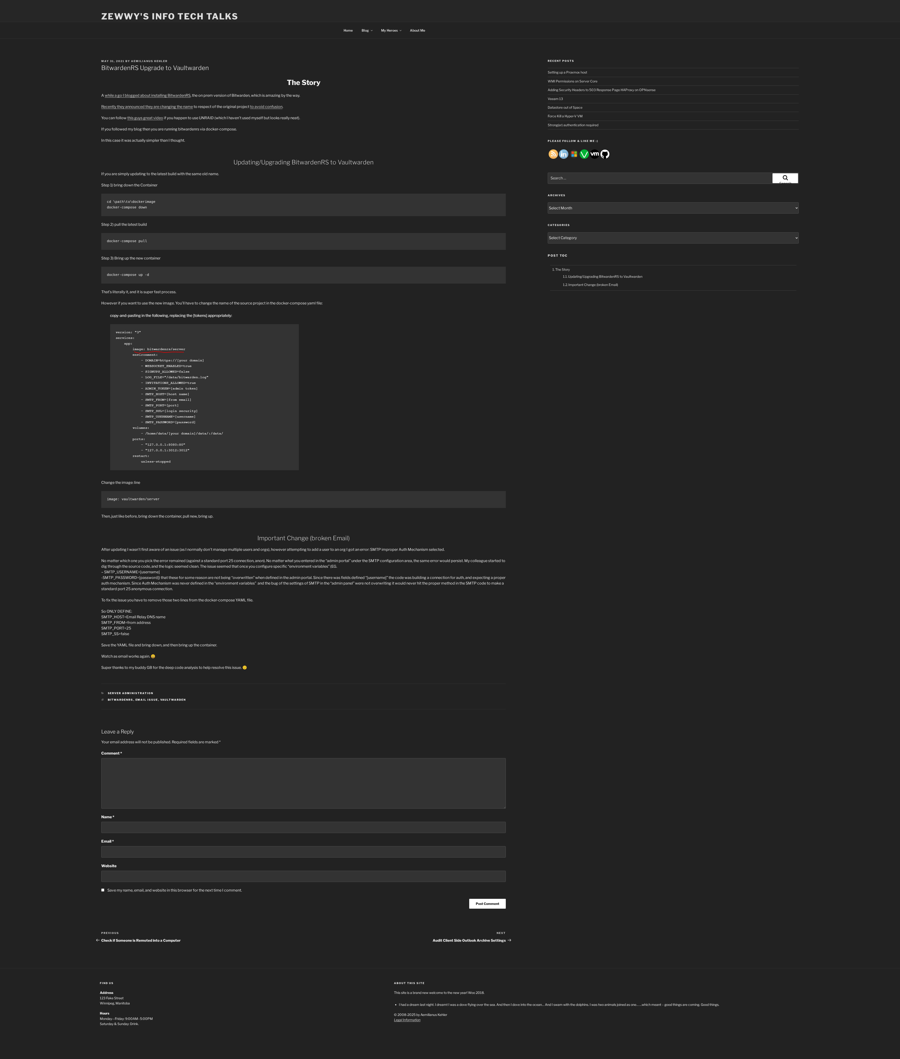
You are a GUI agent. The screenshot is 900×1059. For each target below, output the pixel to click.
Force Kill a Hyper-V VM (565, 116)
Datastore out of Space (565, 107)
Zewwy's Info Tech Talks (169, 16)
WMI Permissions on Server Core (572, 81)
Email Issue (146, 699)
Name (107, 817)
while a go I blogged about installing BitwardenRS (148, 95)
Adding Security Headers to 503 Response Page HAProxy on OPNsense (602, 90)
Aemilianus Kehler (149, 61)
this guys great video (145, 118)
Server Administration (131, 693)
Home (348, 30)
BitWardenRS (120, 699)
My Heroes (389, 30)
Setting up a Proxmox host (567, 72)
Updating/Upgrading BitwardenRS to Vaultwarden (605, 276)
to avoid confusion (266, 106)
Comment (111, 753)
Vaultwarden (173, 699)
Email (107, 841)
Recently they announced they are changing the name (147, 106)
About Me (417, 30)
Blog (365, 30)
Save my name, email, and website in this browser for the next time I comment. (174, 890)
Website (108, 866)
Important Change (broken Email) (593, 285)
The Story (562, 269)
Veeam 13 (555, 99)
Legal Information (407, 1020)
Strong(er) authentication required (573, 125)
